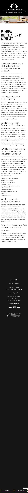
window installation (9, 53)
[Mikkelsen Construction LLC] (14, 5)
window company (19, 43)
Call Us (7, 490)
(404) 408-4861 (15, 287)
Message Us (21, 490)
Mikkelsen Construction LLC (14, 9)
